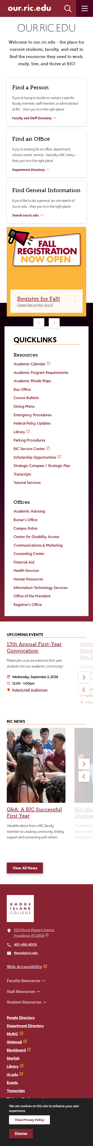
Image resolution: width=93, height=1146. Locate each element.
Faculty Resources (23, 980)
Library (19, 432)
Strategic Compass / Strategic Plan (42, 465)
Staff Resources (21, 991)
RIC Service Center (29, 448)
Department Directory (28, 169)
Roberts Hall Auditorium (30, 690)
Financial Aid (24, 562)
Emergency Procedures (32, 415)
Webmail (14, 1042)
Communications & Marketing (38, 545)
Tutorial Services (27, 482)
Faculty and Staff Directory (32, 118)
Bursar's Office (25, 519)
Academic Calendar (29, 364)
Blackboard (16, 1050)
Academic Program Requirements (41, 372)
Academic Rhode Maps (32, 381)
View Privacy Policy (29, 1119)
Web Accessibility (24, 966)
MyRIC (12, 1034)
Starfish (13, 1058)
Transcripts (22, 474)
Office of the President (32, 596)
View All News (24, 868)
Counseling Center (29, 553)
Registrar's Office (28, 604)
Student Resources (24, 1002)
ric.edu (12, 1074)
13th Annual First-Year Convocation (34, 647)
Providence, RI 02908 (29, 935)
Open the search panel (68, 8)
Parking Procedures (29, 440)
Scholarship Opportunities (35, 457)
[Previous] (38, 323)
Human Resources (28, 579)
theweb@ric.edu (26, 952)
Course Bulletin (26, 397)
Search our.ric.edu (25, 215)
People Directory (21, 1017)
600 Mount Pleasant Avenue (34, 929)
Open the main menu (84, 8)
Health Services (26, 570)
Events (12, 1082)
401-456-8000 (25, 944)
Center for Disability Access (36, 536)
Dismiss (21, 1133)
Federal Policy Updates (32, 423)
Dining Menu (24, 406)
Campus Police (25, 528)
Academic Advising (29, 511)
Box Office (22, 389)
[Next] (54, 323)
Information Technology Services (40, 587)
